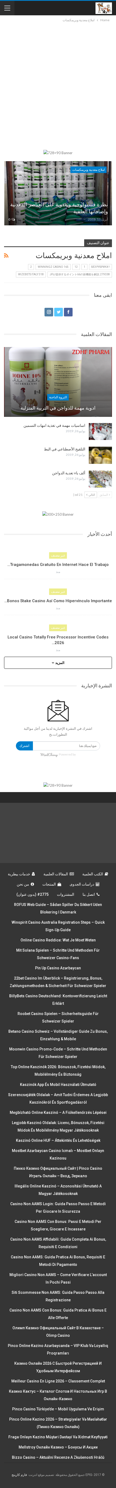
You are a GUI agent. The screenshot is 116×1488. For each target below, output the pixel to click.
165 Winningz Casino (53, 266)
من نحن (23, 884)
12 (76, 266)
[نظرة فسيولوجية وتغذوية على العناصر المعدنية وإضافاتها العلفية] (58, 193)
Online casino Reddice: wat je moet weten (58, 940)
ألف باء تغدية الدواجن (68, 473)
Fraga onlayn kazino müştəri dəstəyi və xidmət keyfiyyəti (58, 1437)
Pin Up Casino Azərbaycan (58, 968)
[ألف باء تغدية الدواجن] (100, 479)
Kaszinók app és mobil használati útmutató (58, 1084)
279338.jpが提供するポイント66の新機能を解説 (80, 274)
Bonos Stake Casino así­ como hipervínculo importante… (58, 600)
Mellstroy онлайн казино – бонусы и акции (58, 1447)
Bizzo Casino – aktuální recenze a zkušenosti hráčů (58, 1457)
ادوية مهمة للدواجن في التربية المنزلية (58, 408)
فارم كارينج (19, 1475)
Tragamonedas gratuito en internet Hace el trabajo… (58, 564)
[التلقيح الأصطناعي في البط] (100, 455)
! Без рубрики (100, 266)
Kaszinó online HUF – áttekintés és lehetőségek (58, 1140)
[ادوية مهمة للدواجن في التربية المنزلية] (58, 382)
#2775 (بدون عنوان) (32, 894)
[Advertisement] (58, 83)
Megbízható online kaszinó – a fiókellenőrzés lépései (58, 1112)
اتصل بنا (89, 894)
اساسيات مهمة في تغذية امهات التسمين (54, 425)
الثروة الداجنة (58, 397)
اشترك (24, 746)
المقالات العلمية (55, 874)
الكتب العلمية (92, 874)
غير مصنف (58, 555)
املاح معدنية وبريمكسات (88, 170)
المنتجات (49, 884)
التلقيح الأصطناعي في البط (64, 449)
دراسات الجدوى (82, 884)
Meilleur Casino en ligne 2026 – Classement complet (58, 1381)
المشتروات (65, 894)
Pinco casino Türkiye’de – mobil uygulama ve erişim (58, 1409)
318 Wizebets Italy (31, 274)
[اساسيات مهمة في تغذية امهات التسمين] (100, 431)
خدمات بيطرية (19, 874)
